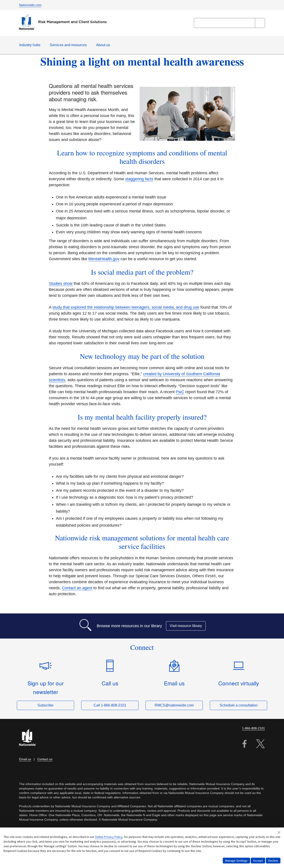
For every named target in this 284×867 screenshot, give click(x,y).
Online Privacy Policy (108, 837)
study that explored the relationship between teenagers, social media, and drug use (125, 307)
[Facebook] (244, 744)
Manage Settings (236, 861)
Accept (258, 861)
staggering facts (139, 179)
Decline (273, 861)
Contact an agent (77, 588)
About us (103, 45)
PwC (180, 392)
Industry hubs (29, 45)
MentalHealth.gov (103, 259)
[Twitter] (260, 744)
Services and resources (68, 45)
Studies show (61, 283)
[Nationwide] (30, 738)
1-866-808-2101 (253, 728)
